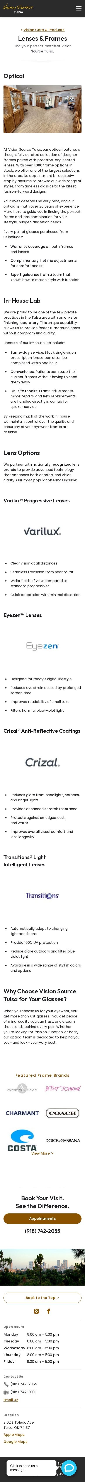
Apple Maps (14, 1434)
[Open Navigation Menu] (77, 8)
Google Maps (15, 1441)
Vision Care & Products (44, 29)
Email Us (10, 1399)
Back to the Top (40, 1297)
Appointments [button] (42, 1218)
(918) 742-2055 (42, 1231)
